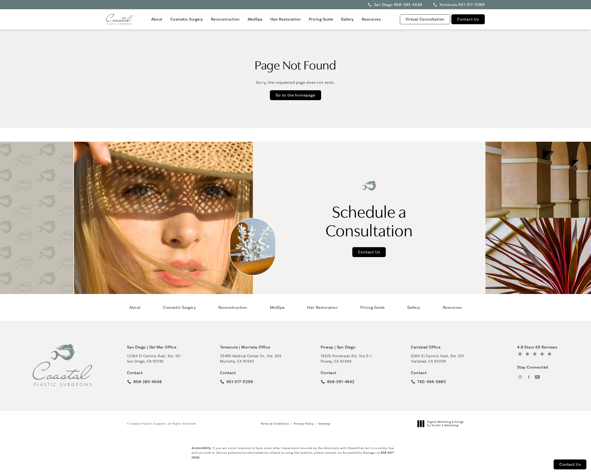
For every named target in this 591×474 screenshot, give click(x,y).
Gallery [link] (347, 19)
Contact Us (468, 19)
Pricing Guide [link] (321, 19)
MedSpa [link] (255, 19)
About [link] (157, 19)
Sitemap (324, 423)
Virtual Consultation (425, 19)
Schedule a (369, 220)
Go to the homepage (295, 95)
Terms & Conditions (275, 423)
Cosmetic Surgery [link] (186, 19)
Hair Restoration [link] (285, 19)
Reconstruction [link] (225, 19)
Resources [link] (371, 19)
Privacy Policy (304, 423)
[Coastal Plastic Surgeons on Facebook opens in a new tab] (529, 377)
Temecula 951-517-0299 (462, 4)
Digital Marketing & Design (445, 423)
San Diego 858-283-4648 (398, 4)
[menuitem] (156, 19)
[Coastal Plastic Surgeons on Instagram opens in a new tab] (520, 377)
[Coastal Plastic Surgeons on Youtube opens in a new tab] (537, 377)
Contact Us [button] (570, 464)
